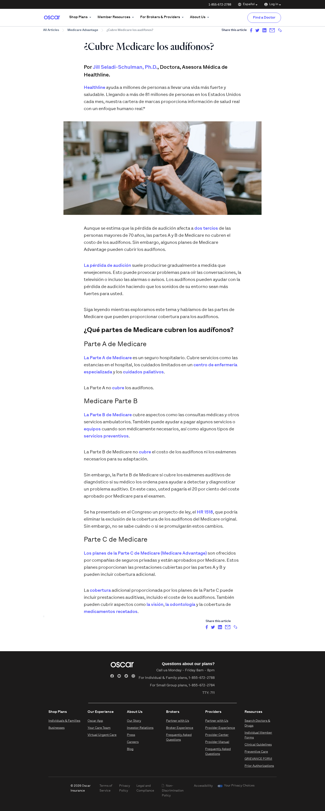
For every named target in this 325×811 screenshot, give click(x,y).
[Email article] (272, 30)
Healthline (94, 88)
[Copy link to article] (280, 30)
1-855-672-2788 (219, 4)
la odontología (180, 605)
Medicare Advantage (82, 30)
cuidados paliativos (143, 372)
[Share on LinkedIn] (264, 30)
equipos (92, 429)
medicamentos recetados (111, 612)
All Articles (51, 30)
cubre (118, 388)
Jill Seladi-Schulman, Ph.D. (125, 67)
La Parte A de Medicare (108, 358)
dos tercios (206, 228)
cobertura (100, 590)
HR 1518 (205, 512)
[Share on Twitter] (257, 30)
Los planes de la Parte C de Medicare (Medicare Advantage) (145, 553)
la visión (155, 605)
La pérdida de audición (107, 265)
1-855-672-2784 (202, 685)
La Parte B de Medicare (108, 415)
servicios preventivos (106, 436)
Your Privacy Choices (239, 785)
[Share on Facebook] (251, 30)
